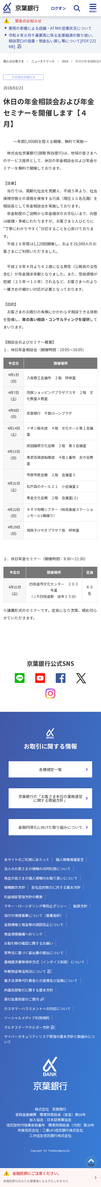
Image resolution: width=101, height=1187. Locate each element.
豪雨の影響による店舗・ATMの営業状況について (50, 28)
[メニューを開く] (93, 8)
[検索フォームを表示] (77, 8)
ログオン (58, 8)
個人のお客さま (13, 61)
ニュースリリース (42, 61)
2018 (65, 61)
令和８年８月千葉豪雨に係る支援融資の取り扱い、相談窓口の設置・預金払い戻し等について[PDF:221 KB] (52, 40)
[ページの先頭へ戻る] (91, 1162)
